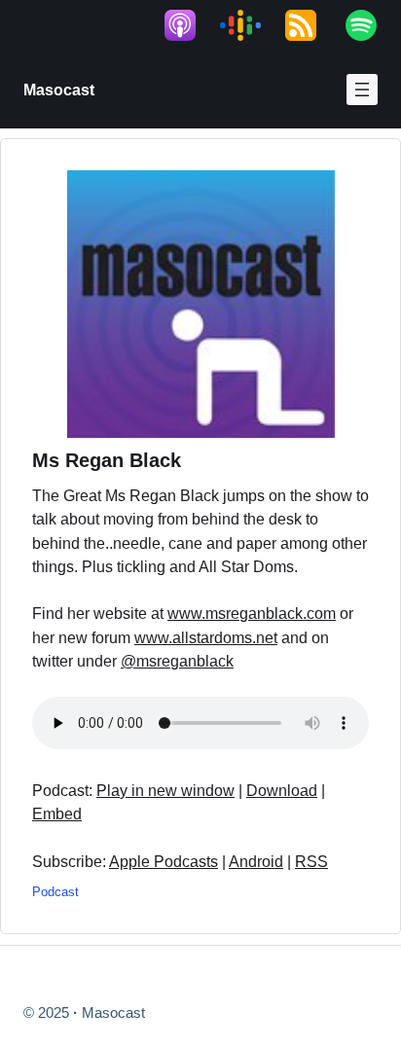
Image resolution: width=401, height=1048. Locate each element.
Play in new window (165, 790)
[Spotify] (371, 25)
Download (281, 790)
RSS (311, 861)
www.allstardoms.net (205, 637)
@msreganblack (177, 660)
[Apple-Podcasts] (190, 25)
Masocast (58, 89)
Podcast (55, 892)
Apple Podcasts (163, 861)
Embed (57, 813)
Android (256, 861)
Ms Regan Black (106, 460)
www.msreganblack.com (251, 613)
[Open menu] (362, 89)
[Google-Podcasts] (250, 25)
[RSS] (310, 25)
